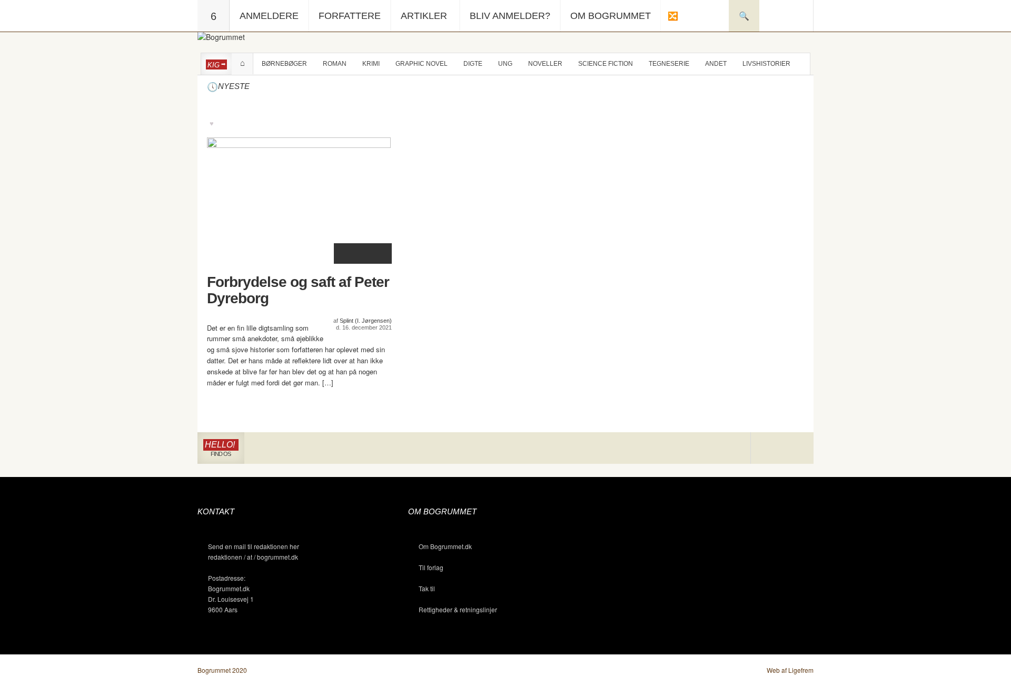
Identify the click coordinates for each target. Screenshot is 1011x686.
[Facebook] (782, 448)
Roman (334, 63)
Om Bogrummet (610, 16)
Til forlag (431, 567)
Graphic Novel (421, 63)
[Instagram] (766, 448)
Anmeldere (269, 16)
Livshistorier (766, 63)
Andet (716, 63)
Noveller (545, 63)
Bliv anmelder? (510, 16)
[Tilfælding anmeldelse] (672, 16)
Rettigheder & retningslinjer (458, 609)
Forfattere (350, 16)
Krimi (371, 63)
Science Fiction (605, 63)
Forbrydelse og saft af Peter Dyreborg (298, 290)
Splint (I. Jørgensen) (366, 320)
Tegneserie (669, 63)
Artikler (424, 16)
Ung (505, 63)
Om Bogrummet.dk (445, 546)
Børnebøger (284, 63)
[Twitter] (797, 448)
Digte (472, 63)
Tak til (427, 588)
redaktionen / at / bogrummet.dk (253, 556)
